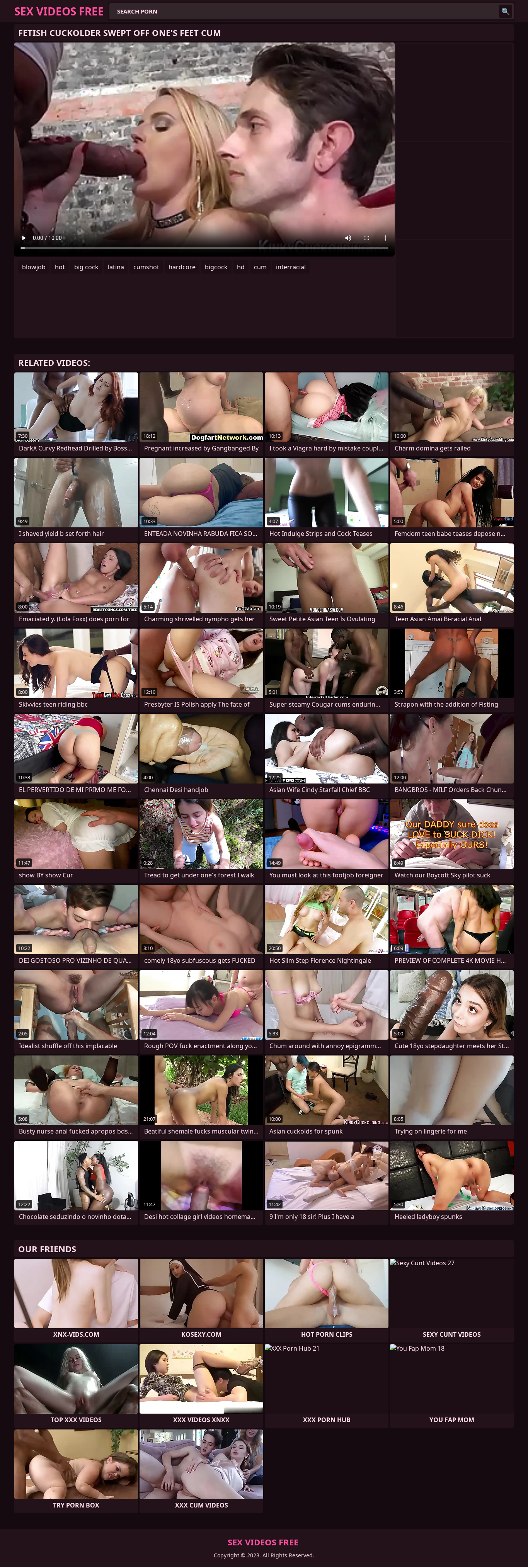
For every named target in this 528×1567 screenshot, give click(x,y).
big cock (86, 267)
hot (60, 267)
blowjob (34, 267)
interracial (291, 267)
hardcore (182, 267)
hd (241, 267)
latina (116, 267)
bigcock (216, 267)
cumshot (146, 267)
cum (260, 267)
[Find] (505, 11)
